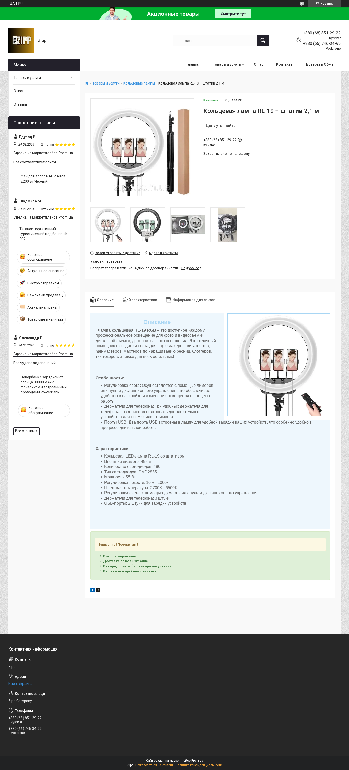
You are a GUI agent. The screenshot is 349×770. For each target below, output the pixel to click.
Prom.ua (197, 760)
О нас (258, 64)
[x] (98, 591)
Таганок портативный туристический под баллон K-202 (44, 234)
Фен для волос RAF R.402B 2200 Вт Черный (43, 178)
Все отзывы (25, 431)
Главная (193, 64)
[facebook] (92, 591)
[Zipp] (21, 40)
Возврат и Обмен (320, 64)
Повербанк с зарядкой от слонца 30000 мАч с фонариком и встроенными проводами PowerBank (44, 384)
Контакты (284, 64)
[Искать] (263, 40)
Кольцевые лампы (139, 83)
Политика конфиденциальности (199, 765)
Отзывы (20, 104)
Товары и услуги (227, 64)
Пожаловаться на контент (154, 765)
